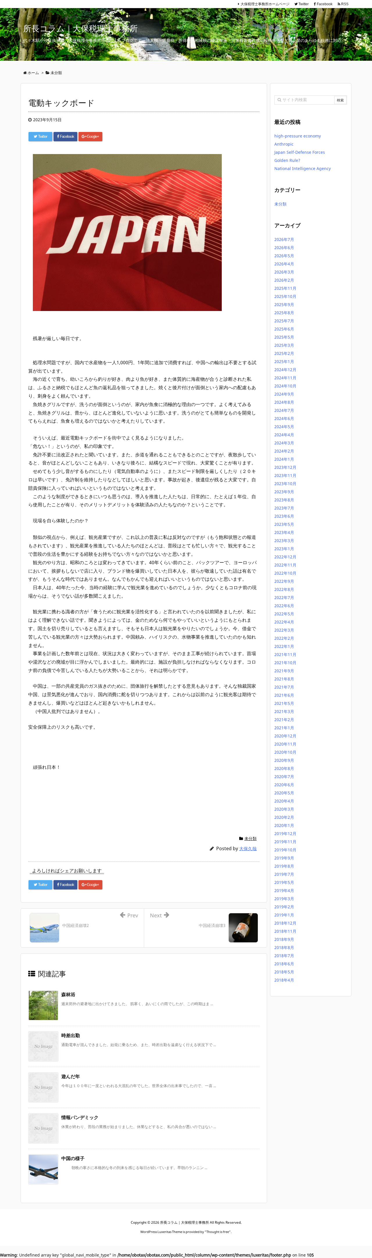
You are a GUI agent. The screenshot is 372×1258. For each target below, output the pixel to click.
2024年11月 (285, 377)
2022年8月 (284, 589)
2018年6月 (284, 963)
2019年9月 (284, 858)
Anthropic (284, 144)
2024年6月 (284, 418)
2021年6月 (284, 695)
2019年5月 (284, 882)
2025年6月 (284, 329)
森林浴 (68, 994)
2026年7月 (284, 239)
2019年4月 (284, 890)
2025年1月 (284, 361)
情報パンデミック (80, 1117)
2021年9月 (284, 670)
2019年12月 (285, 833)
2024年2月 (284, 451)
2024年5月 (284, 426)
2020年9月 (284, 760)
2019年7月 (284, 874)
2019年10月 (285, 850)
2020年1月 (284, 825)
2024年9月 (284, 394)
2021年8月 (284, 679)
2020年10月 (285, 752)
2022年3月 (284, 630)
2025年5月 (284, 337)
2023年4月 (284, 532)
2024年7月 (284, 410)
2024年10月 (285, 386)
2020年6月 (284, 784)
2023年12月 (285, 467)
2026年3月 (284, 272)
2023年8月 (284, 500)
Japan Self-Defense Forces (299, 152)
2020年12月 (285, 736)
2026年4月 (284, 264)
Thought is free (217, 1232)
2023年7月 (284, 508)
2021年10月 (285, 662)
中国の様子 (73, 1158)
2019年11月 (285, 841)
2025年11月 (285, 288)
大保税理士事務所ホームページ (265, 3)
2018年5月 (284, 972)
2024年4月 (284, 434)
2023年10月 (285, 483)
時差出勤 (70, 1035)
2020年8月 (284, 768)
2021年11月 (285, 654)
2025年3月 (284, 345)
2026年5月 (284, 255)
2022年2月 (284, 638)
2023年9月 (284, 491)
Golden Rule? (287, 160)
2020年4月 (284, 801)
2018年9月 (284, 939)
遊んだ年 (70, 1076)
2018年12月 (285, 923)
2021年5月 (284, 703)
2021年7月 (284, 687)
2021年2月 (284, 719)
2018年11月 (285, 931)
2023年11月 (285, 475)
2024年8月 (284, 402)
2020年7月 (284, 776)
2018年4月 (284, 980)
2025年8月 (284, 312)
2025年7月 (284, 321)
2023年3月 (284, 540)
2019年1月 (284, 915)
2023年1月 (284, 548)
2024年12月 (285, 369)
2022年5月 (284, 614)
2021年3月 (284, 711)
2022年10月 (285, 573)
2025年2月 (284, 353)
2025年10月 (285, 296)
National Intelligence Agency (303, 168)
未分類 (250, 838)
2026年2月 (284, 280)
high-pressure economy (297, 136)
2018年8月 (284, 947)
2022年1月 (284, 646)
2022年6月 (284, 605)
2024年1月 (284, 459)
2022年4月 (284, 622)
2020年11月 (285, 744)
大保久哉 (248, 848)
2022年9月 (284, 581)
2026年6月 (284, 247)
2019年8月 (284, 866)
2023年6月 (284, 516)
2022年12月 (285, 557)
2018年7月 (284, 955)
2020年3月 (284, 809)
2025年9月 (284, 304)
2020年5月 (284, 793)
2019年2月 (284, 906)
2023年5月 (284, 524)
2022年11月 (285, 565)
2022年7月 (284, 597)
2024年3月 (284, 443)
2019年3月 (284, 898)
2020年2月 (284, 817)
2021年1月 (284, 727)
